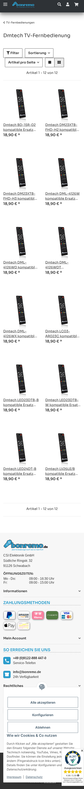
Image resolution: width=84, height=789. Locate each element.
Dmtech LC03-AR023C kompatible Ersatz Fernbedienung (62, 334)
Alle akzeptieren (42, 702)
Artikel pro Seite (21, 62)
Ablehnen (42, 727)
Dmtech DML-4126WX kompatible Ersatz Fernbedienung (19, 334)
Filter (14, 53)
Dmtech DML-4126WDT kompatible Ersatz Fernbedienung (60, 265)
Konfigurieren (42, 715)
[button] (59, 5)
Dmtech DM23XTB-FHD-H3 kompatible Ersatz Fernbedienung (19, 196)
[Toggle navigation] (5, 2)
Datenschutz (34, 777)
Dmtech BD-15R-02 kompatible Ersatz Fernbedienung (19, 127)
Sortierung (37, 53)
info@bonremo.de (27, 672)
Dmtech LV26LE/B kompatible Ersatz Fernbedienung (60, 471)
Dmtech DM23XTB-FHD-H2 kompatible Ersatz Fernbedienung (61, 127)
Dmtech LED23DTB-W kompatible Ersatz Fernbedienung (62, 402)
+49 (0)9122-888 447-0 (29, 658)
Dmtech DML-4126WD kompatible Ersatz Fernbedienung (20, 265)
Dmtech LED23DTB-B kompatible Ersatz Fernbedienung (21, 402)
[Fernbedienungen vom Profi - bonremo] (24, 4)
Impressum (14, 777)
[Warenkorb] (76, 5)
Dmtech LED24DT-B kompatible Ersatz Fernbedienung (19, 471)
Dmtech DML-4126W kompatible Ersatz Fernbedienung (62, 196)
